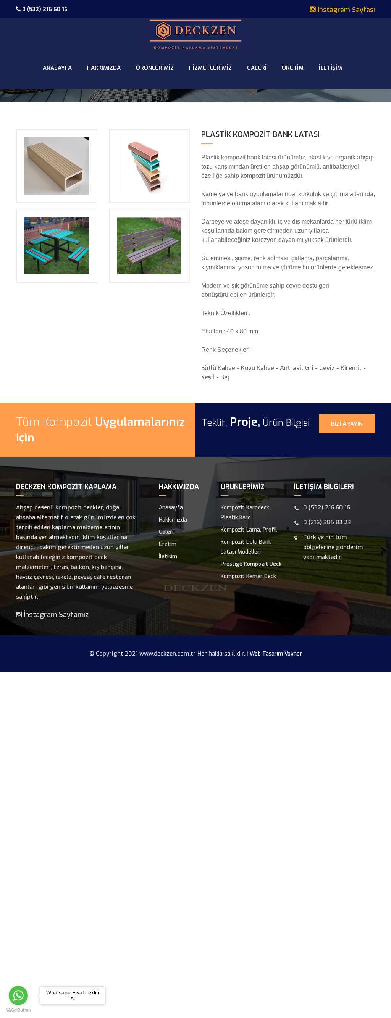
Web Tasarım (266, 653)
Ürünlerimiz (155, 68)
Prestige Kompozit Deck (251, 564)
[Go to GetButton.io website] (18, 1010)
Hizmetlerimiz (210, 68)
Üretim (293, 68)
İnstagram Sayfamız (55, 614)
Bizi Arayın (347, 424)
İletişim (330, 68)
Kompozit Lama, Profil (249, 529)
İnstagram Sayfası (345, 9)
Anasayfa (57, 68)
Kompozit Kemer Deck (248, 576)
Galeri (257, 68)
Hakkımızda (104, 68)
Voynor (293, 653)
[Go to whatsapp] (18, 995)
